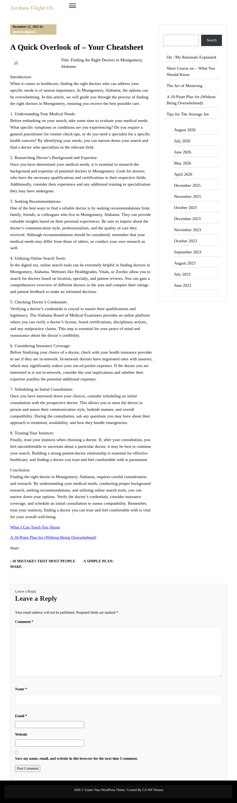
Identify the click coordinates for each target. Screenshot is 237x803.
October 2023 (185, 241)
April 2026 (183, 174)
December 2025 (187, 185)
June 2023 (182, 285)
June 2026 (182, 152)
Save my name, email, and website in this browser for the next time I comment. (76, 758)
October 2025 (185, 207)
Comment (24, 622)
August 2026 (185, 130)
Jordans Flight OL (32, 8)
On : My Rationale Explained (191, 57)
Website (21, 734)
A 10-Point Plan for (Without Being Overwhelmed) (53, 537)
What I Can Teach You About (35, 527)
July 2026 (182, 141)
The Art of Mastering (184, 85)
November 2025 (187, 196)
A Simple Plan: (98, 561)
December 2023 (187, 218)
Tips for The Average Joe (188, 114)
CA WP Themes (152, 790)
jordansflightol (23, 32)
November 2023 (187, 229)
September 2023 (187, 252)
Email (21, 716)
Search (168, 32)
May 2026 (182, 163)
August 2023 (185, 263)
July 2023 (182, 274)
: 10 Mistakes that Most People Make (42, 564)
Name (21, 689)
